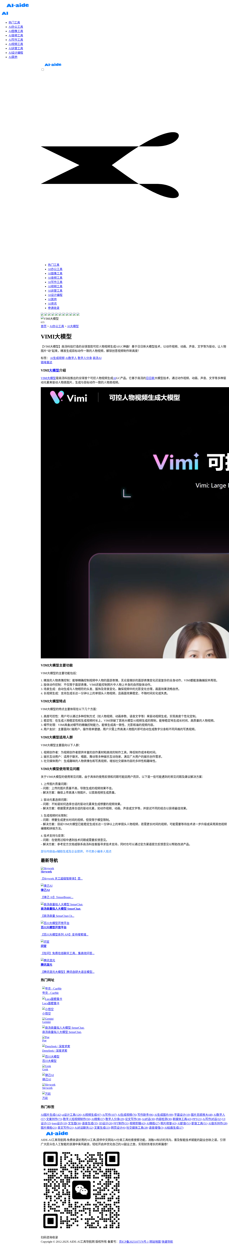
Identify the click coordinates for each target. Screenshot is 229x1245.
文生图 (74, 1123)
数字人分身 (85, 358)
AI (114, 378)
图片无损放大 (202, 1114)
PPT (197, 1119)
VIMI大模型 (48, 378)
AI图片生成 (51, 1114)
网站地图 (155, 1241)
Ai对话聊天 (83, 1127)
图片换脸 (49, 1127)
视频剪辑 (138, 1123)
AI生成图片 (163, 1114)
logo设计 (59, 1123)
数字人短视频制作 (77, 1119)
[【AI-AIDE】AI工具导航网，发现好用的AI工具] (53, 66)
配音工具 (199, 1123)
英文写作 (66, 1127)
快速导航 (167, 1241)
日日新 (150, 378)
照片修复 (168, 1123)
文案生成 (102, 1127)
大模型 (54, 370)
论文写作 (133, 1119)
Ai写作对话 (212, 1119)
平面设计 (182, 1114)
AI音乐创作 (217, 1123)
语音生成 (90, 1123)
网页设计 (118, 1127)
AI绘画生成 (173, 1127)
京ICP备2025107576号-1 (134, 1241)
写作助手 (145, 1114)
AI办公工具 (57, 326)
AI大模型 (73, 326)
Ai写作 (109, 1114)
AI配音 (184, 1123)
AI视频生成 (91, 1114)
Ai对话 (148, 1119)
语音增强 (156, 1127)
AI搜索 (98, 1119)
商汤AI (97, 358)
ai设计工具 (72, 1114)
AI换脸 (153, 1123)
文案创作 (54, 1119)
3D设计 (106, 1123)
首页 (44, 326)
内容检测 (164, 1119)
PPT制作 (121, 1123)
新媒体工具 (182, 1119)
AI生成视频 (57, 358)
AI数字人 (71, 358)
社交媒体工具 (137, 1127)
